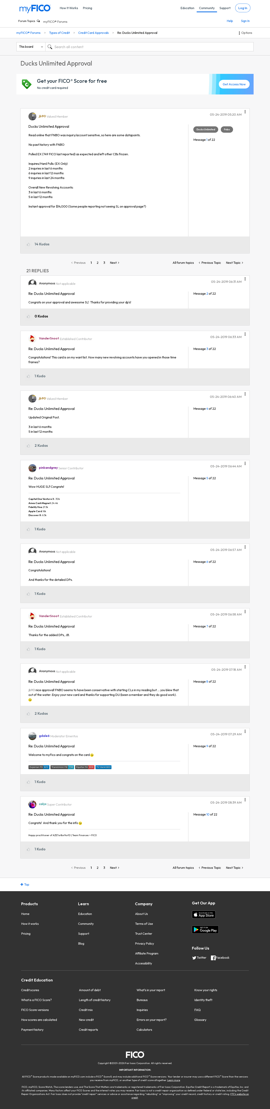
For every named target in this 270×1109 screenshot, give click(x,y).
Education (187, 8)
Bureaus (142, 1000)
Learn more (173, 1080)
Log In (242, 8)
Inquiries (142, 1010)
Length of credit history (94, 1000)
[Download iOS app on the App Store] (203, 914)
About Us (141, 914)
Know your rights (205, 990)
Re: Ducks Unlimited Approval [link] (137, 33)
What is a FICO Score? (36, 1000)
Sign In (245, 21)
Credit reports (88, 1030)
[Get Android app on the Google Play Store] (205, 929)
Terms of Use (144, 924)
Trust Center (143, 934)
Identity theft (203, 1000)
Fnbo (227, 129)
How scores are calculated (39, 1020)
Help (230, 21)
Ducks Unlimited (205, 129)
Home (25, 914)
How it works (30, 924)
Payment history (32, 1030)
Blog (81, 943)
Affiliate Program (146, 953)
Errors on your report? (152, 1020)
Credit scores (30, 990)
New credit (86, 1020)
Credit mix (86, 1010)
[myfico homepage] (35, 8)
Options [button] (246, 33)
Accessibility (143, 963)
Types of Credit (59, 33)
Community (207, 8)
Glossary (200, 1020)
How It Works (69, 8)
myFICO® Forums (55, 22)
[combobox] (149, 46)
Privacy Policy (144, 943)
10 (208, 814)
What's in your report (151, 990)
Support (224, 8)
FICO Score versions (35, 1010)
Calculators (144, 1030)
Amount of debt (90, 990)
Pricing (87, 8)
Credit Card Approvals (93, 33)
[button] (245, 110)
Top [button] (26, 884)
